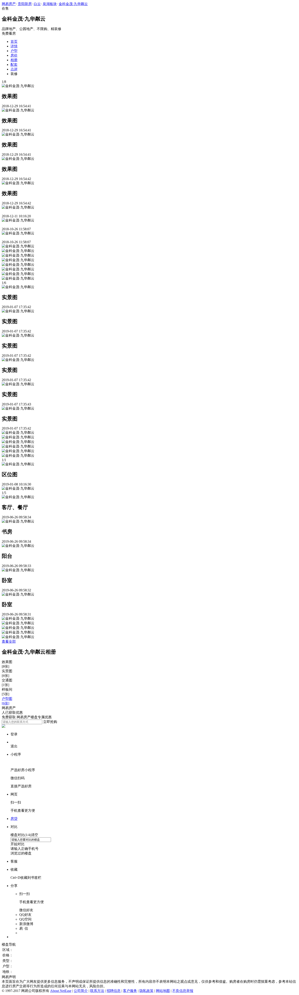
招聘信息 (114, 991)
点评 (14, 69)
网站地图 (163, 991)
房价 (14, 55)
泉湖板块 (50, 4)
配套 (14, 64)
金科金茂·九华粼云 (73, 4)
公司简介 (81, 991)
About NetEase (60, 991)
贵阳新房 (25, 4)
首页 (14, 41)
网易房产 (9, 4)
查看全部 (9, 641)
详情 (14, 46)
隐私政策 (146, 991)
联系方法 (97, 991)
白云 (37, 4)
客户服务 (130, 991)
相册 (14, 60)
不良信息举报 (182, 991)
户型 (14, 51)
